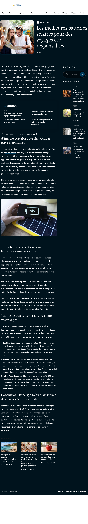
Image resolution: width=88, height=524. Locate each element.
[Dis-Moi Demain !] (16, 5)
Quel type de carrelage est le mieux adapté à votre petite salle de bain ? (79, 133)
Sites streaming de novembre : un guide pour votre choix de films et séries (78, 95)
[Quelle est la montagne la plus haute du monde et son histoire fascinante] (67, 150)
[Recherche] (84, 5)
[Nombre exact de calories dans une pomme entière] (49, 447)
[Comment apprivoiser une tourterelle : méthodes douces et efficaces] (67, 113)
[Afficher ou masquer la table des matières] (35, 105)
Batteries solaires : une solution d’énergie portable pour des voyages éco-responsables (14, 113)
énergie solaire (27, 156)
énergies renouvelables (20, 70)
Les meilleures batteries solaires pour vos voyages (14, 121)
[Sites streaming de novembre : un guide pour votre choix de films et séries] (67, 93)
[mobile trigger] (4, 5)
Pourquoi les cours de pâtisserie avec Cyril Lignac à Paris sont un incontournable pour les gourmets (29, 460)
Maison (76, 126)
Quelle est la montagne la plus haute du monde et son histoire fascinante (78, 152)
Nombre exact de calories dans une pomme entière (48, 456)
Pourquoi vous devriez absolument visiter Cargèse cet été (8, 458)
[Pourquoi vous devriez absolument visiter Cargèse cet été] (9, 447)
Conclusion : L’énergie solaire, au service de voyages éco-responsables (41, 122)
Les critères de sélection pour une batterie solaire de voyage (42, 113)
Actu (39, 52)
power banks (10, 152)
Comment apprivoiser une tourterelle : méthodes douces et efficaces (79, 115)
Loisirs (23, 469)
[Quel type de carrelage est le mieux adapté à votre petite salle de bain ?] (67, 131)
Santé (43, 463)
